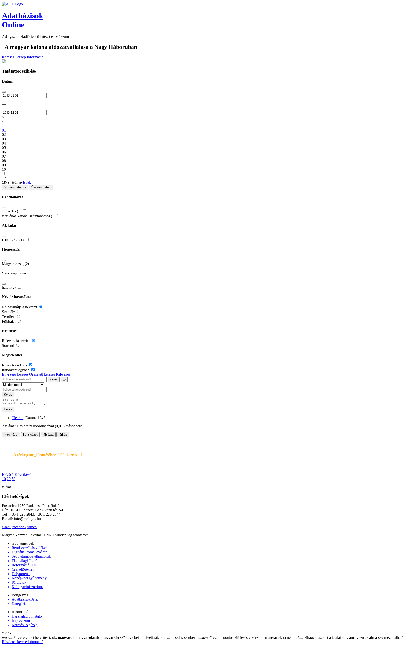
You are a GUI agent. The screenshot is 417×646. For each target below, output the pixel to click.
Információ (35, 57)
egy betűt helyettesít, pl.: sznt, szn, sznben (158, 637)
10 (4, 479)
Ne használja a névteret (20, 307)
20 (9, 479)
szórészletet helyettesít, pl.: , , (60, 637)
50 (13, 479)
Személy (9, 312)
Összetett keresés (42, 374)
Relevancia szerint (16, 341)
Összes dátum (41, 187)
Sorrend (8, 346)
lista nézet (30, 434)
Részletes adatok (15, 365)
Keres (53, 379)
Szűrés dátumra (15, 187)
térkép (62, 434)
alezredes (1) (12, 211)
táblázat (48, 434)
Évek (27, 182)
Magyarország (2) (16, 264)
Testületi (9, 317)
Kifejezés (63, 374)
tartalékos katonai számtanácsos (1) (29, 216)
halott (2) (9, 287)
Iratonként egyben (16, 370)
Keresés (8, 57)
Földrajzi (9, 321)
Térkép (20, 57)
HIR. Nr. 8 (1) (13, 240)
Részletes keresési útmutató (22, 642)
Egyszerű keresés (15, 374)
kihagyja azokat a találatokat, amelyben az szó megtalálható (348, 637)
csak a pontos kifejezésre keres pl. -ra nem (245, 637)
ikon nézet (11, 434)
